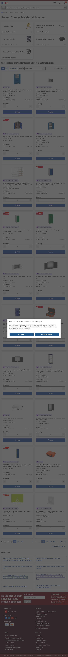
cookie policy (14, 328)
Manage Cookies (46, 334)
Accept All (21, 334)
